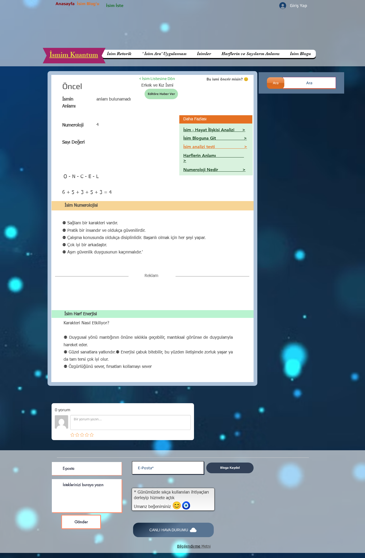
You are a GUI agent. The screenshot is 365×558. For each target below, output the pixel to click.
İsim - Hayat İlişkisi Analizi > (214, 129)
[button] (250, 54)
